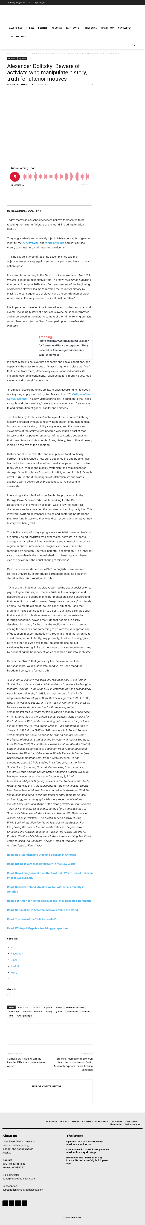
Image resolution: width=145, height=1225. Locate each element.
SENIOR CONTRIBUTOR (22, 84)
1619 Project (24, 1007)
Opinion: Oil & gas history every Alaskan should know (84, 1143)
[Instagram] (121, 3)
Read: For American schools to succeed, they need (39, 900)
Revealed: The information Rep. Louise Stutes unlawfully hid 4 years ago (87, 1160)
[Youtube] (136, 3)
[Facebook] (116, 3)
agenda (48, 1007)
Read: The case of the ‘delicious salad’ (31, 919)
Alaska (59, 1007)
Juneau (59, 1011)
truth (11, 1015)
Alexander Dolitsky (75, 1007)
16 (92, 84)
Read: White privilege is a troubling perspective (37, 928)
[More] (43, 92)
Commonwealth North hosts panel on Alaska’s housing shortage (87, 1151)
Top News (22, 58)
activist (36, 1007)
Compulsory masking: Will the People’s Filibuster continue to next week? (27, 1062)
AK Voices (22, 53)
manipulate (72, 1011)
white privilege (54, 243)
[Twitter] (126, 3)
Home (10, 53)
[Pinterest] (26, 92)
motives (86, 1011)
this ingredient (81, 900)
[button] (134, 45)
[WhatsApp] (35, 92)
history (49, 1011)
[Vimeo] (131, 3)
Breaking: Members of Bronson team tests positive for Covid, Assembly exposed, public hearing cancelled (73, 1064)
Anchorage (14, 1011)
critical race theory (32, 1011)
